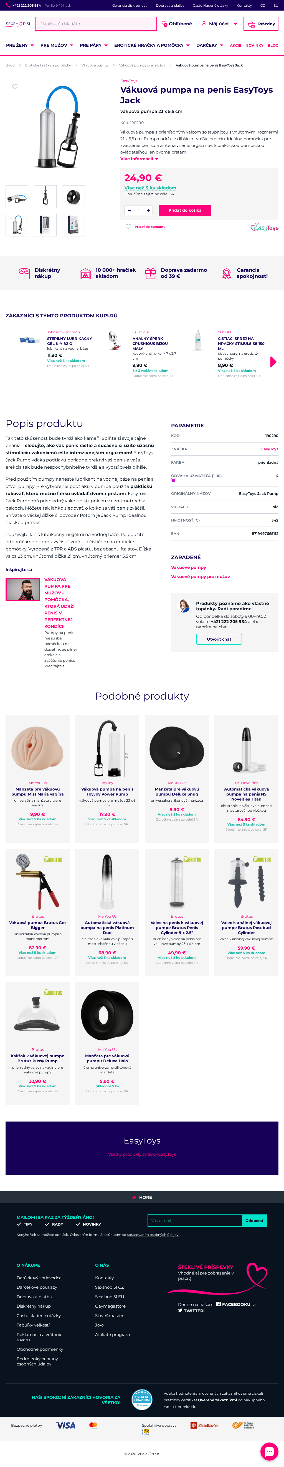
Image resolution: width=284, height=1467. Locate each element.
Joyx (99, 1325)
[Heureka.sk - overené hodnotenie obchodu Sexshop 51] (142, 1409)
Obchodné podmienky (40, 1349)
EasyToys (129, 80)
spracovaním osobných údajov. (153, 1235)
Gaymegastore (110, 1306)
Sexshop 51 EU (109, 1296)
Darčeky (206, 45)
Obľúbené (178, 24)
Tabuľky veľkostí (33, 1325)
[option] (56, 349)
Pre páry (91, 45)
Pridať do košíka (185, 210)
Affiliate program (112, 1334)
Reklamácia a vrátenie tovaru (39, 1337)
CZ (262, 5)
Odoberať (254, 1220)
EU (275, 5)
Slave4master (109, 1315)
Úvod (10, 65)
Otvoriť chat (219, 639)
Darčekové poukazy (37, 1287)
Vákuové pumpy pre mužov (142, 65)
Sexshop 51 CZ (109, 1287)
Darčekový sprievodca (39, 1277)
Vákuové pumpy (95, 65)
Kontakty (244, 5)
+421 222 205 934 (26, 5)
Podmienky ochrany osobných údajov (37, 1361)
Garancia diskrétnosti (130, 5)
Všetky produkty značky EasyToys (142, 1154)
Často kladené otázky (210, 5)
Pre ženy (17, 45)
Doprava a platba (170, 5)
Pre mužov (53, 45)
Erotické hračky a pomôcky (149, 45)
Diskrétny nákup (34, 1306)
